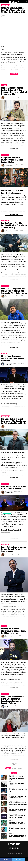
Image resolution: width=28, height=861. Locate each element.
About (5, 852)
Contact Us (19, 853)
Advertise (11, 852)
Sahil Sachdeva (9, 364)
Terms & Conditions (19, 852)
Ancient (23, 735)
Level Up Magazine (10, 15)
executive (12, 745)
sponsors (3, 514)
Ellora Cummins (9, 98)
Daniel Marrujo (7, 513)
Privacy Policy (11, 853)
